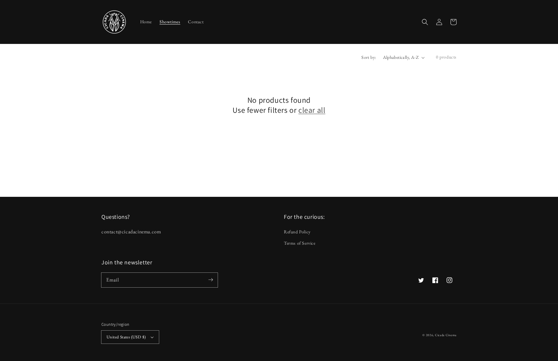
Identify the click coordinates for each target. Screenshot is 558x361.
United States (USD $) (126, 337)
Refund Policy (297, 232)
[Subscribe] (210, 280)
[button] (425, 22)
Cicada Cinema (446, 335)
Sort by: (368, 57)
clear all (311, 110)
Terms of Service (299, 243)
